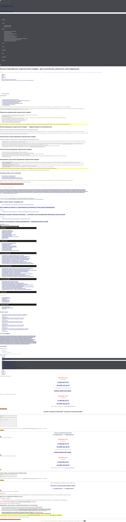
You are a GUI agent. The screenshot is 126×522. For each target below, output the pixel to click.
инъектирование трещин (74, 190)
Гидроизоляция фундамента (7, 244)
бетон (1, 189)
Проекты (4, 371)
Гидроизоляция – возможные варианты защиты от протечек (13, 255)
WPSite (7, 353)
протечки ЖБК (35, 192)
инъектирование (38, 190)
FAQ (3, 372)
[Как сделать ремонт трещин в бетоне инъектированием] (12, 321)
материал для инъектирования (39, 191)
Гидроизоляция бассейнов (7, 249)
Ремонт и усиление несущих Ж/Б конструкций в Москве (12, 287)
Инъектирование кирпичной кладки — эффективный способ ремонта (16, 100)
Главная (3, 356)
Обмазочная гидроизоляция (10, 368)
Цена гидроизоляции (6, 306)
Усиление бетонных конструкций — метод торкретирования (13, 283)
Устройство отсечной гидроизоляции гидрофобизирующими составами (15, 329)
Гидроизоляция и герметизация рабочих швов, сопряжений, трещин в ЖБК (16, 256)
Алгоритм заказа (7, 358)
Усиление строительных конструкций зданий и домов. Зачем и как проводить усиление (18, 286)
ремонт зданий (45, 192)
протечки (31, 192)
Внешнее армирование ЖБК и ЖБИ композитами (12, 178)
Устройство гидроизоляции (10, 361)
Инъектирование (5, 93)
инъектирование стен (66, 190)
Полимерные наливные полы (10, 363)
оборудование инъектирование (70, 191)
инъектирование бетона (46, 190)
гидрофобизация (29, 190)
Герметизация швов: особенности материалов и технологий (12, 318)
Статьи (3, 374)
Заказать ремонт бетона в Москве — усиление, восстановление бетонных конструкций (32, 214)
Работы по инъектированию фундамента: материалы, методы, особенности (16, 275)
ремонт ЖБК (40, 192)
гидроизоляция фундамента (14, 190)
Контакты (4, 350)
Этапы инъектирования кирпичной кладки (11, 102)
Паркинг (3, 299)
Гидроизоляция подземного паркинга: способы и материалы (12, 325)
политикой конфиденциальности (30, 428)
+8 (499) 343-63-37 (63, 385)
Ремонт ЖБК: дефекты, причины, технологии (10, 282)
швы (84, 192)
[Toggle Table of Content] (0, 97)
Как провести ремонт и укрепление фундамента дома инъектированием (27, 207)
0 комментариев (5, 317)
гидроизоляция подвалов (66, 189)
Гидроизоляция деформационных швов (12, 367)
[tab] (18, 228)
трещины (67, 192)
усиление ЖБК (72, 192)
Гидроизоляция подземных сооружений (9, 246)
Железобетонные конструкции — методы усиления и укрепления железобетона (16, 289)
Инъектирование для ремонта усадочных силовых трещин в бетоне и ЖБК (15, 269)
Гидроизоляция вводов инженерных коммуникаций (15, 366)
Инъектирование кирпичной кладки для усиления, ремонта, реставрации (18, 80)
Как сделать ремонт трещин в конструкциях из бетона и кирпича (13, 274)
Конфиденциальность (6, 352)
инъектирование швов (9, 191)
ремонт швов (57, 192)
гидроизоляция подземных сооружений (78, 189)
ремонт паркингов (51, 192)
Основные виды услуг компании (9, 104)
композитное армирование (28, 191)
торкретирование (63, 192)
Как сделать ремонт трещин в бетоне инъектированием (12, 322)
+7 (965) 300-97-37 (6, 6)
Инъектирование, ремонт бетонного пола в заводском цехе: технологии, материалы (17, 268)
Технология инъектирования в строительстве (9, 108)
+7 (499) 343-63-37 (6, 11)
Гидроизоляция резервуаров (7, 247)
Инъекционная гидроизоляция (8, 176)
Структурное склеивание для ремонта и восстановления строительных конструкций (17, 284)
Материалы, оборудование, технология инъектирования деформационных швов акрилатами (19, 270)
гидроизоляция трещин (4, 190)
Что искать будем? (6, 105)
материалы (46, 191)
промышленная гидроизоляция (7, 192)
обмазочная (62, 191)
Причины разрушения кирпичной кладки (11, 99)
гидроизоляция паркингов (57, 189)
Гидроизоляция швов (6, 245)
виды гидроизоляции (6, 189)
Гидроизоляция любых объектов (9, 175)
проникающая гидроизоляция (18, 192)
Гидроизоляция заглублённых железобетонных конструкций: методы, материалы (17, 262)
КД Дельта (0, 14)
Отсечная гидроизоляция (6, 248)
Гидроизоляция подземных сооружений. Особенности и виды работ (14, 315)
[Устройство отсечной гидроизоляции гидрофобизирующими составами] (15, 328)
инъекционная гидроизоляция (18, 191)
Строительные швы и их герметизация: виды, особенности (13, 260)
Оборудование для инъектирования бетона (10, 281)
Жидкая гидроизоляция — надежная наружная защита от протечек (14, 261)
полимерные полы (5, 300)
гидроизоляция (5, 115)
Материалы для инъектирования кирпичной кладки (13, 103)
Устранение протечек (8, 364)
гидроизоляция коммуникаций (47, 189)
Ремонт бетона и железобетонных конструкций (12, 177)
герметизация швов (13, 189)
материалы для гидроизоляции (54, 191)
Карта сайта (4, 308)
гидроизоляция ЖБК (26, 189)
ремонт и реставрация (67, 143)
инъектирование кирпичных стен (56, 190)
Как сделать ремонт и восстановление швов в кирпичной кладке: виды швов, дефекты (18, 263)
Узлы (3, 370)
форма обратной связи (62, 391)
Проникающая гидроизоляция (10, 365)
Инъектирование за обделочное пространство (10, 250)
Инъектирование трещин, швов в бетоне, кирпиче (11, 272)
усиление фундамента (79, 192)
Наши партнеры (7, 359)
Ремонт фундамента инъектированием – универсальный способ (24, 221)
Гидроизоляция (5, 297)
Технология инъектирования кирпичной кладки (12, 101)
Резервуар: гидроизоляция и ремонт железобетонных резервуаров (14, 257)
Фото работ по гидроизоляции (7, 307)
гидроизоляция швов (22, 190)
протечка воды (26, 192)
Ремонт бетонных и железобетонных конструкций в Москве (13, 285)
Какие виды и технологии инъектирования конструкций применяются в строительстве (18, 276)
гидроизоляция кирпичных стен (35, 189)
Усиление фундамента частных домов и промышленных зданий (14, 288)
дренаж (34, 190)
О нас (3, 357)
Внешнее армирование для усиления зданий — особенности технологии (15, 259)
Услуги (3, 360)
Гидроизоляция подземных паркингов (9, 243)
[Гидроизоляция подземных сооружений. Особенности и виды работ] (14, 314)
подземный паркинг (79, 191)
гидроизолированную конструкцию (37, 146)
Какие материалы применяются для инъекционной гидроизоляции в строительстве (17, 273)
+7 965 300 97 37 (63, 382)
